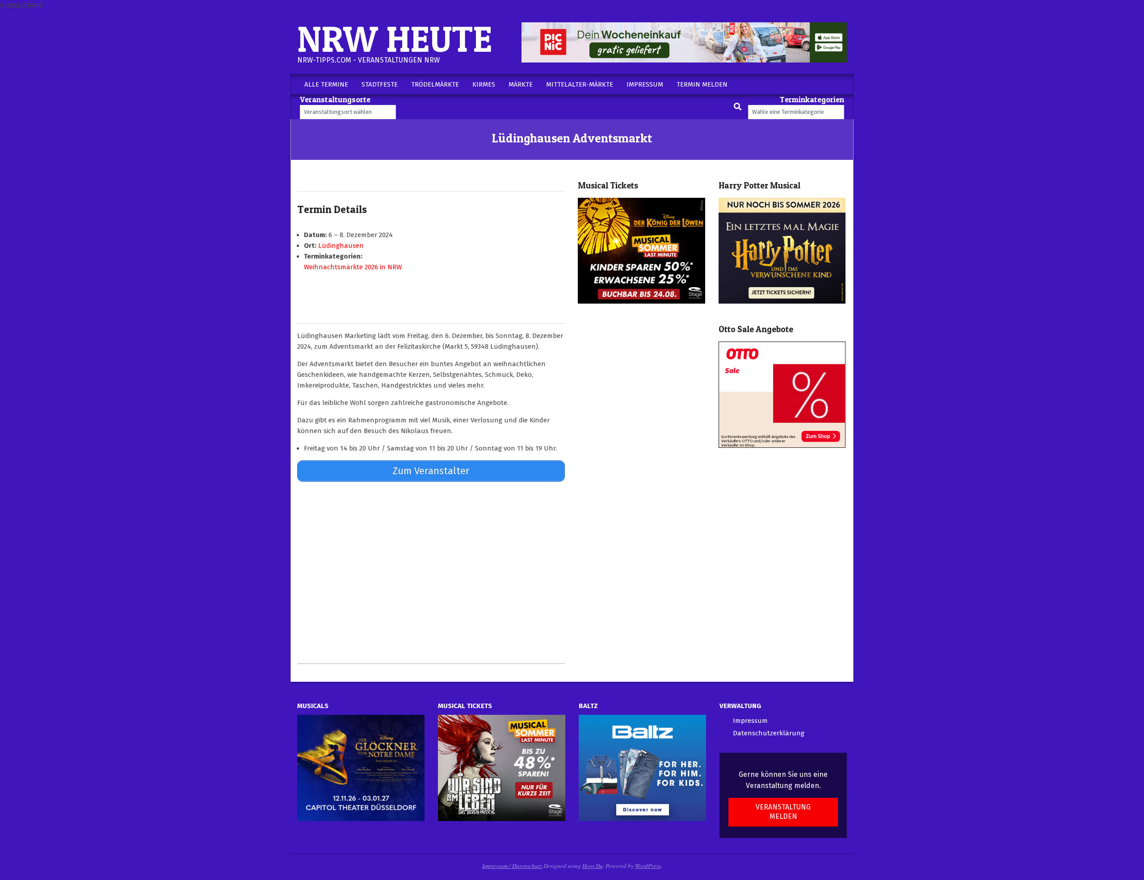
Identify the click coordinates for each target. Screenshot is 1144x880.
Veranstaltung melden (783, 812)
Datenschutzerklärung (768, 733)
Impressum (750, 721)
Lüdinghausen (341, 246)
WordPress (648, 866)
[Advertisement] (431, 572)
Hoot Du (592, 866)
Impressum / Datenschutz (512, 866)
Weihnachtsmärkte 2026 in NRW (353, 267)
